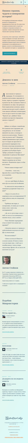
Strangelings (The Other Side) (14, 437)
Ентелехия (6, 346)
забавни (4, 310)
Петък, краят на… (9, 313)
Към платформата (9, 53)
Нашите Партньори (14, 426)
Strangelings (14, 434)
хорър (9, 376)
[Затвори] (25, 7)
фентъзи (12, 85)
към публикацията (8, 364)
